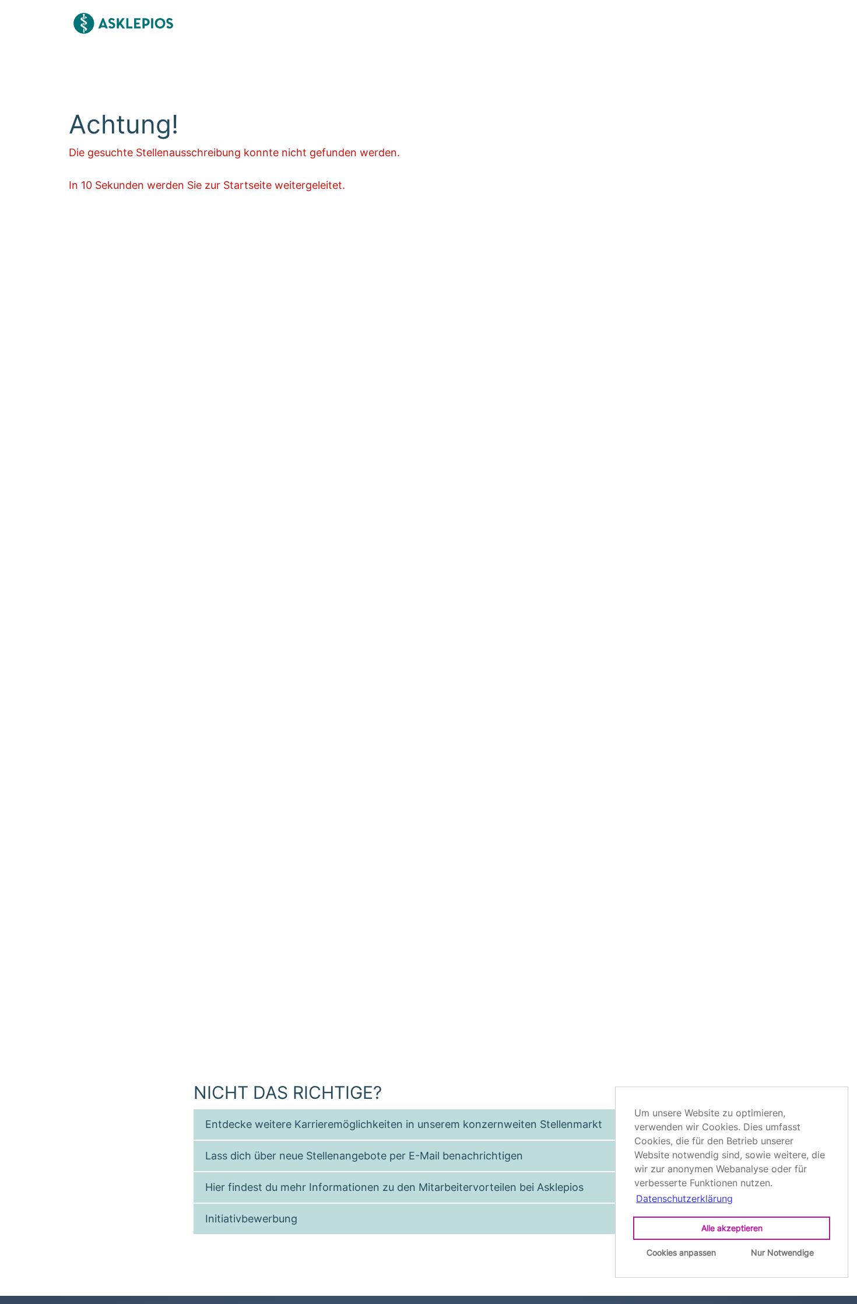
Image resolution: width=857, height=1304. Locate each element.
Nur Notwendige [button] (782, 1252)
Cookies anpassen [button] (681, 1252)
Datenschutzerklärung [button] (684, 1198)
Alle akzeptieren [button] (732, 1228)
